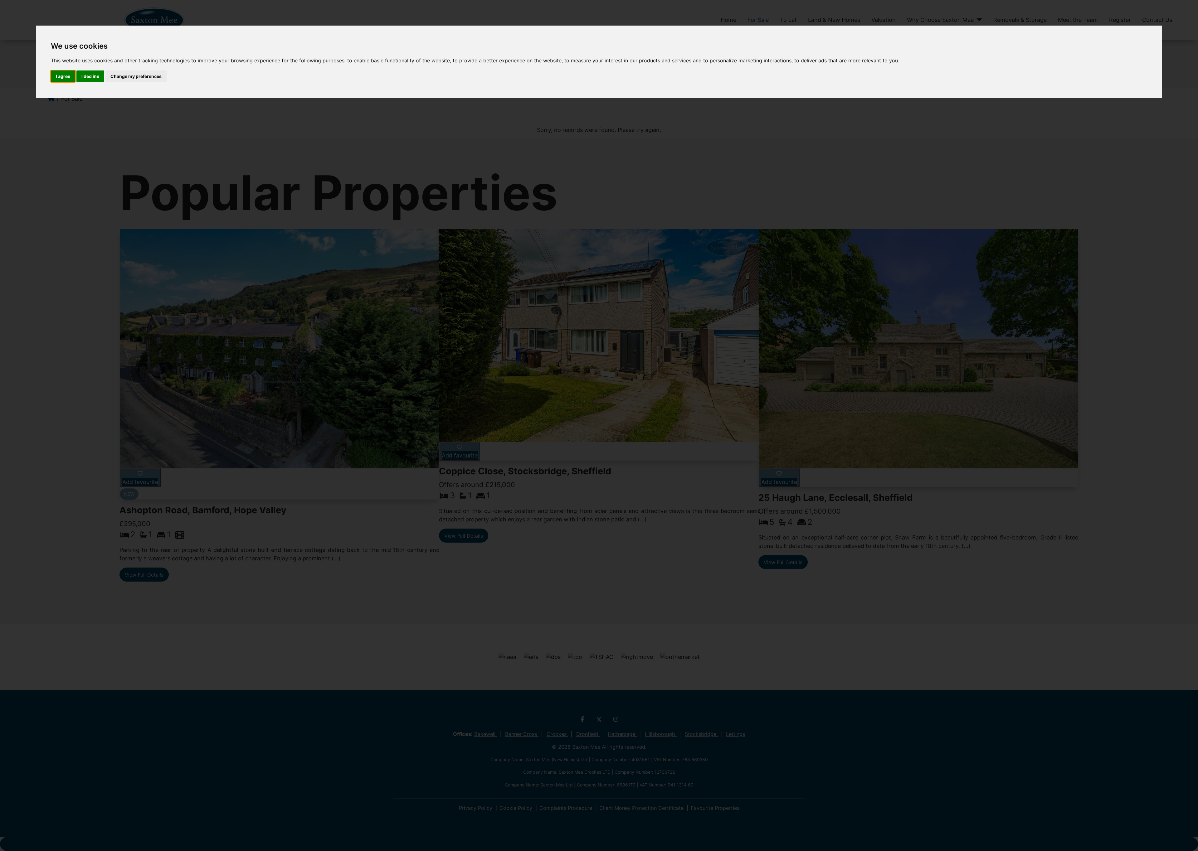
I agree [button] (63, 76)
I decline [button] (90, 76)
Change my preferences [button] (136, 76)
